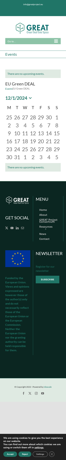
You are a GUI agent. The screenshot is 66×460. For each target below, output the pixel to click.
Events (8, 88)
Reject (25, 454)
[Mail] (22, 228)
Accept (10, 454)
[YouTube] (12, 228)
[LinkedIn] (17, 228)
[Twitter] (6, 228)
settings (38, 447)
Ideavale (48, 387)
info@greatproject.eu (33, 4)
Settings (40, 454)
